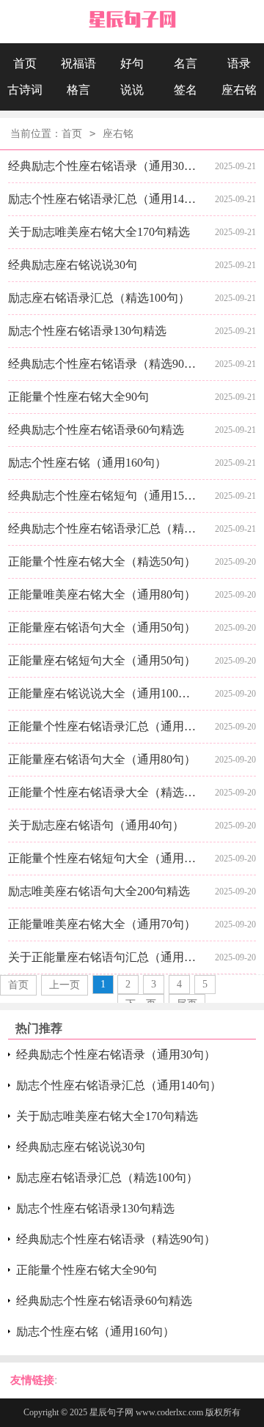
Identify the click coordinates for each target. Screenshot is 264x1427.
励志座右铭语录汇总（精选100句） (99, 298)
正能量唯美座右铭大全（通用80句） (102, 594)
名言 (185, 63)
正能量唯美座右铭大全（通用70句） (102, 924)
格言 (78, 90)
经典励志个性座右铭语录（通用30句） (103, 166)
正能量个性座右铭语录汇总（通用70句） (103, 726)
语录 (239, 63)
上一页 (64, 984)
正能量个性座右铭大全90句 (78, 396)
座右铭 (239, 90)
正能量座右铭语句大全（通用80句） (102, 759)
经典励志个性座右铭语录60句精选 (96, 429)
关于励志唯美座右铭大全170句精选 (99, 232)
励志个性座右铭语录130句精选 (87, 331)
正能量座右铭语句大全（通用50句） (102, 627)
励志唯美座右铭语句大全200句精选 (99, 891)
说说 (132, 90)
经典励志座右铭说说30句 (72, 265)
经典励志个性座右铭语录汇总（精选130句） (103, 528)
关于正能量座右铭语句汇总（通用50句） (103, 957)
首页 (25, 63)
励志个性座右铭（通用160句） (87, 462)
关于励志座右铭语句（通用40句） (96, 825)
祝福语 (78, 63)
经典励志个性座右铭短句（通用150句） (103, 495)
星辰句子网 (111, 1412)
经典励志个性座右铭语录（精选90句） (103, 363)
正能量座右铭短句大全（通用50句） (102, 660)
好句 (132, 63)
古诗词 (25, 90)
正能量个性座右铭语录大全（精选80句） (103, 792)
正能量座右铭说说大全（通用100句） (103, 693)
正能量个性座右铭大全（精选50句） (102, 561)
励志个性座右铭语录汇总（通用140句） (103, 199)
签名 (185, 90)
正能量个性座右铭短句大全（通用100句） (103, 858)
